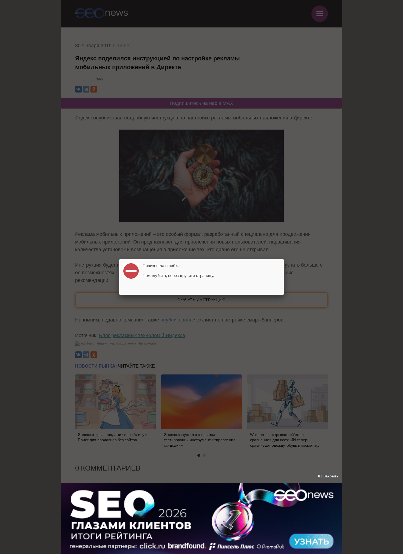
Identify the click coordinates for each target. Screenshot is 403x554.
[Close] (284, 259)
